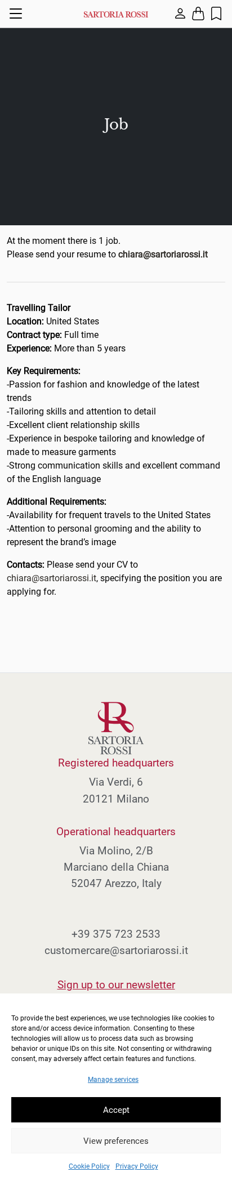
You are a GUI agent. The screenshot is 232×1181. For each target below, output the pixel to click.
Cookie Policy (89, 1166)
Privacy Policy (136, 1166)
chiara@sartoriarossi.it (51, 578)
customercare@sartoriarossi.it (116, 950)
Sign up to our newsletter (116, 984)
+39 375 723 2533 (116, 934)
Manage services (113, 1080)
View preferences (116, 1141)
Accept (116, 1110)
